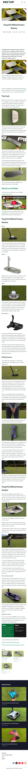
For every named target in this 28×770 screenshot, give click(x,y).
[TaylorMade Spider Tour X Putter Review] (14, 714)
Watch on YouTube (10, 188)
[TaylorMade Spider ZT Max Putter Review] (14, 694)
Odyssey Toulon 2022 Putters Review (10, 642)
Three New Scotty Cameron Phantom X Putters (13, 645)
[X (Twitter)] (17, 763)
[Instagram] (22, 763)
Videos (3, 758)
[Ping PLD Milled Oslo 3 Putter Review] (7, 654)
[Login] (19, 2)
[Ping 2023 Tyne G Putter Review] (7, 666)
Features (4, 753)
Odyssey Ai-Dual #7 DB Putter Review (9, 744)
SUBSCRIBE (4, 213)
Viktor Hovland (22, 90)
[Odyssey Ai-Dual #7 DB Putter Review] (14, 735)
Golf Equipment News (7, 755)
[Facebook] (14, 763)
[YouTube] (19, 763)
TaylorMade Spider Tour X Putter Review (10, 723)
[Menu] (24, 2)
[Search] (21, 2)
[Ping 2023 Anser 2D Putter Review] (18, 654)
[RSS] (25, 763)
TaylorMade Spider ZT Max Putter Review (10, 703)
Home (3, 756)
